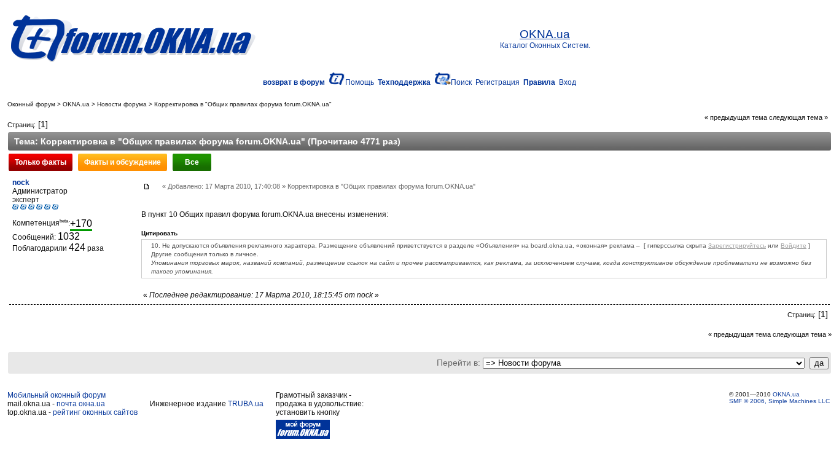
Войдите (793, 245)
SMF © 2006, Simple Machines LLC (779, 401)
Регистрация (497, 82)
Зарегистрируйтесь (737, 245)
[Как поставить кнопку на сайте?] (303, 436)
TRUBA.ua (245, 403)
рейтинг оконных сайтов (95, 412)
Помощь (359, 82)
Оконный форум (31, 104)
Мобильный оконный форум (56, 395)
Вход (567, 82)
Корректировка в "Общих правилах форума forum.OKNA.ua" (243, 104)
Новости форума (122, 104)
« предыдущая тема (735, 117)
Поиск (461, 82)
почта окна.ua (81, 403)
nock (20, 182)
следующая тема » (798, 117)
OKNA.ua (76, 104)
